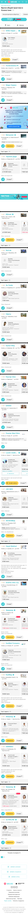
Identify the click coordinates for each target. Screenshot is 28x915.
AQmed (8, 214)
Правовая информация (14, 896)
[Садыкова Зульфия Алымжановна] (14, 655)
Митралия (10, 135)
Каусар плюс (11, 377)
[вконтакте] (17, 887)
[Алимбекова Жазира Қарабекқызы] (11, 466)
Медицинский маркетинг (14, 894)
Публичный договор (11, 898)
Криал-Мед (10, 346)
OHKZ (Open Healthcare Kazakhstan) (12, 31)
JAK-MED (9, 489)
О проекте (9, 890)
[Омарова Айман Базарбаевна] (14, 327)
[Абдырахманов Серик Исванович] (11, 830)
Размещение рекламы (14, 892)
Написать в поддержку (18, 900)
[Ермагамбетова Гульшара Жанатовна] (14, 594)
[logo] (12, 2)
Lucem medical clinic (12, 453)
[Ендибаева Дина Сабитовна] (11, 227)
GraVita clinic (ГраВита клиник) (13, 582)
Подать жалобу (7, 900)
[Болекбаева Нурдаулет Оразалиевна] (14, 557)
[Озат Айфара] (14, 41)
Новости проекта (17, 890)
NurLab (8, 250)
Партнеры (19, 898)
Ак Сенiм (9, 285)
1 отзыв (10, 261)
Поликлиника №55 (13, 66)
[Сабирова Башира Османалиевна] (11, 502)
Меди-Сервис (11, 85)
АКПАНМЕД (10, 521)
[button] (20, 25)
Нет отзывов (11, 39)
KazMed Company (13, 643)
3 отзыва (10, 295)
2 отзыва (10, 166)
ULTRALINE (10, 820)
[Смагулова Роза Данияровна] (11, 800)
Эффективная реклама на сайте (9, 130)
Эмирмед (9, 610)
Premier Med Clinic (13, 433)
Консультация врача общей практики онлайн (12, 14)
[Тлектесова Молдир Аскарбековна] (11, 760)
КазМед (9, 675)
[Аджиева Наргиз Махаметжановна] (11, 688)
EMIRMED (9, 747)
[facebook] (14, 887)
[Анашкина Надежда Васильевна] (14, 418)
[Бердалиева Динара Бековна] (11, 387)
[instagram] (12, 887)
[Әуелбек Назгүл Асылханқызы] (14, 262)
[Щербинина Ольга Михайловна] (14, 296)
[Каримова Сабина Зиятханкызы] (11, 167)
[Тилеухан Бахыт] (11, 728)
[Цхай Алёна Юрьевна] (11, 357)
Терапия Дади (11, 156)
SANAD (8, 406)
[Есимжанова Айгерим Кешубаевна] (11, 623)
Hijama (8, 314)
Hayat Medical (11, 546)
